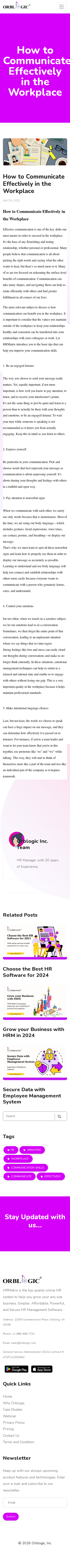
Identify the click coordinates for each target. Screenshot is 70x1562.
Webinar (9, 1416)
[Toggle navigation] (61, 7)
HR (12, 1150)
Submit (11, 1516)
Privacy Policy (14, 1422)
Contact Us (11, 1435)
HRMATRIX (33, 1150)
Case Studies (12, 1409)
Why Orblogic (14, 1403)
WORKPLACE (19, 1159)
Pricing (8, 1429)
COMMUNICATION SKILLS (27, 1168)
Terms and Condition (18, 1442)
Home (7, 1396)
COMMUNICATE (21, 1176)
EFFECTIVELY (52, 1176)
